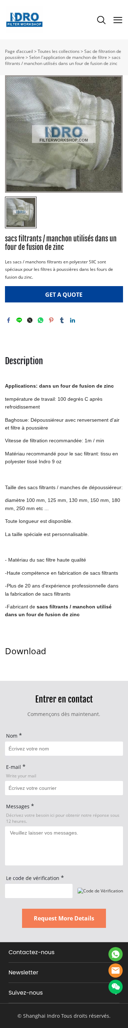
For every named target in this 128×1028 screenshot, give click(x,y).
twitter (29, 320)
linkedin (72, 320)
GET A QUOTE (63, 295)
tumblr (61, 320)
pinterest (51, 320)
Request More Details (64, 918)
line (19, 320)
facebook (8, 320)
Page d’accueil (19, 51)
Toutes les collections (59, 51)
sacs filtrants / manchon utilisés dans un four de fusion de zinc (63, 60)
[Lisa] (115, 954)
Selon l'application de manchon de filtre (68, 57)
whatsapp (40, 320)
